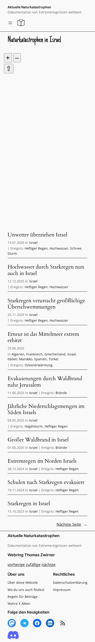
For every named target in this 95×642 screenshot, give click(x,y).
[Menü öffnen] (10, 23)
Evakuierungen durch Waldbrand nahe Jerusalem (45, 381)
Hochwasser (59, 248)
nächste (49, 564)
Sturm (12, 253)
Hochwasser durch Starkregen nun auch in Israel (46, 270)
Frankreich (34, 354)
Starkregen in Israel (29, 503)
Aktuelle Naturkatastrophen (29, 7)
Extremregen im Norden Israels (42, 461)
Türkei (53, 359)
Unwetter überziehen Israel (37, 235)
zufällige (33, 564)
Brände (61, 393)
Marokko (25, 359)
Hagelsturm (34, 426)
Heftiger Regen (36, 248)
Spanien (40, 359)
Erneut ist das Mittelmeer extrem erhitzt (43, 337)
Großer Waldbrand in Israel (38, 440)
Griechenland (55, 354)
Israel (33, 242)
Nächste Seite (71, 524)
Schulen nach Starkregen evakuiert (46, 482)
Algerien (18, 354)
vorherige (16, 564)
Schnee (75, 248)
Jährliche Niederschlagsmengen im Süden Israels (46, 409)
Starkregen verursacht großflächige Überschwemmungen (46, 303)
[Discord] (13, 635)
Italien (12, 359)
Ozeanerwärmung (39, 365)
